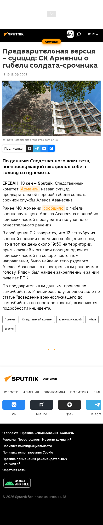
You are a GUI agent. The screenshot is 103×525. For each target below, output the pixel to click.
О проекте (10, 433)
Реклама (9, 439)
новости (10, 392)
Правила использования (39, 433)
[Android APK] (17, 483)
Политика (79, 392)
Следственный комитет (37, 319)
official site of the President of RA (36, 140)
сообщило (53, 208)
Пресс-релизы (28, 439)
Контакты (67, 433)
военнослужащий (70, 319)
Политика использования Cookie (27, 452)
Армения (10, 319)
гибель (92, 319)
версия (9, 328)
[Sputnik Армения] (14, 36)
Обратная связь (14, 470)
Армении (30, 189)
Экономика (54, 392)
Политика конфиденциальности (27, 446)
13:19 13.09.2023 (15, 74)
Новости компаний (56, 439)
